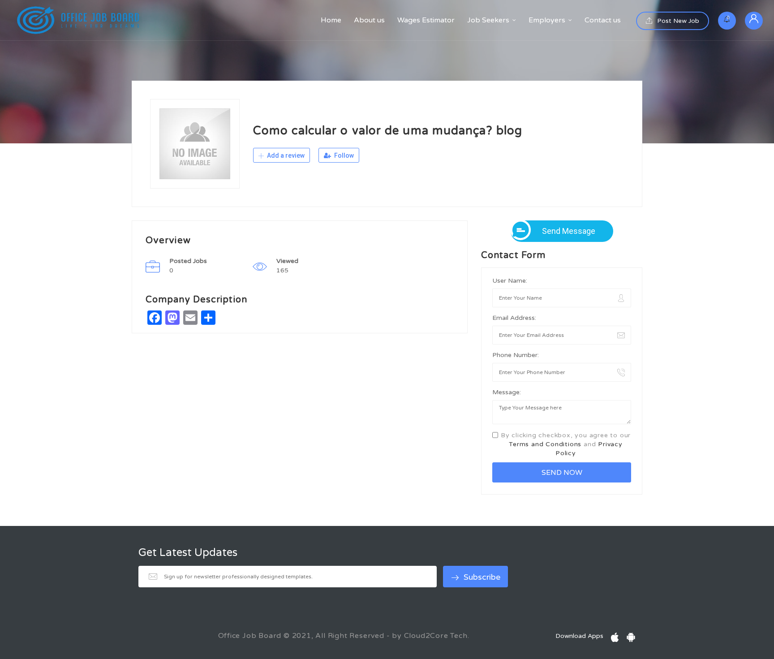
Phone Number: (515, 355)
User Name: (509, 280)
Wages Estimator (426, 20)
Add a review (285, 155)
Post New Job (677, 21)
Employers (547, 20)
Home (331, 20)
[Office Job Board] (78, 20)
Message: (506, 392)
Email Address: (514, 318)
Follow (343, 155)
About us (369, 20)
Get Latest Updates (187, 552)
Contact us (603, 20)
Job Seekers (488, 20)
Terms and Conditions (545, 444)
